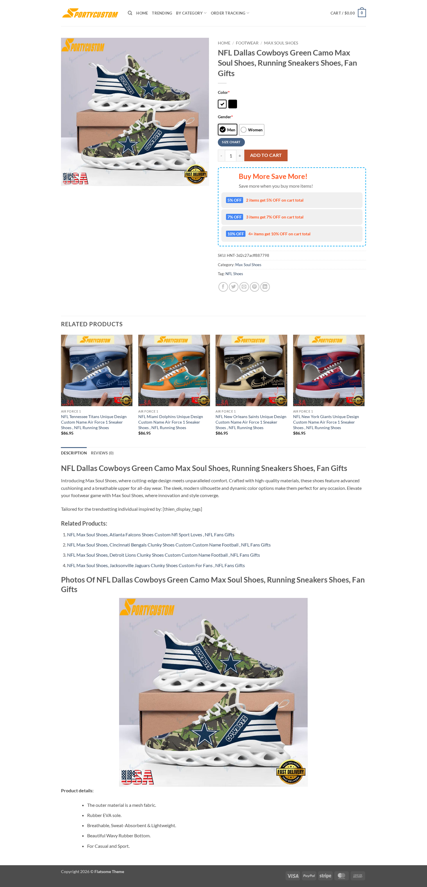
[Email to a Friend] (244, 287)
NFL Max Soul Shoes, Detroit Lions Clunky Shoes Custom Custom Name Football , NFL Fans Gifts (163, 555)
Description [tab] (74, 453)
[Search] (130, 13)
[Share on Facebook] (223, 287)
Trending (162, 13)
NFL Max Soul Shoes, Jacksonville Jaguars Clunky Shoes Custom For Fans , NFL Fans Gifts (156, 565)
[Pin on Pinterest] (254, 287)
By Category (189, 13)
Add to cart (266, 155)
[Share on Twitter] (233, 287)
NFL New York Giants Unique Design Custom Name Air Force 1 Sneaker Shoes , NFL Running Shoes (326, 422)
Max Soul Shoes (281, 43)
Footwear (247, 43)
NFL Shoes (234, 273)
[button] (348, 13)
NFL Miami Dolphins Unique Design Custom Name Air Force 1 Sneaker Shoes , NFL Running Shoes (170, 422)
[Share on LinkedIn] (265, 287)
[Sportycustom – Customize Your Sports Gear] (90, 13)
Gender (225, 116)
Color (224, 92)
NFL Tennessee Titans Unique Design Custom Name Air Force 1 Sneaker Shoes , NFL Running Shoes (94, 422)
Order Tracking (228, 13)
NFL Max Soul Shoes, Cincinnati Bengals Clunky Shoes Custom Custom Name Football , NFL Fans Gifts (169, 544)
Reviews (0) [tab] (102, 453)
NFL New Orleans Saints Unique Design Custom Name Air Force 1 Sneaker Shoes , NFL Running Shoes (251, 422)
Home (142, 13)
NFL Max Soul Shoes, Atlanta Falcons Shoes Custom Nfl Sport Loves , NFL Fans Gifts (150, 534)
